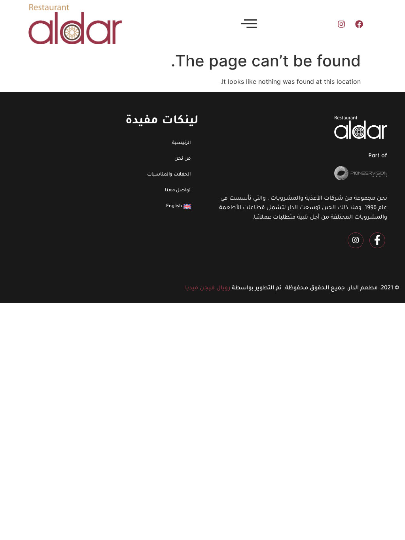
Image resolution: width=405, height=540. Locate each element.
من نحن (182, 159)
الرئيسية (181, 143)
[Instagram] (341, 24)
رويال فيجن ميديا (207, 288)
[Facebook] (359, 24)
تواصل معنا (178, 190)
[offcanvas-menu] (248, 24)
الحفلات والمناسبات (169, 174)
